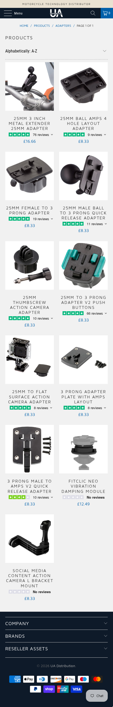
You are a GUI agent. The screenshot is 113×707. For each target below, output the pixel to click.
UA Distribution (62, 665)
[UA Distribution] (56, 13)
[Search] (95, 13)
